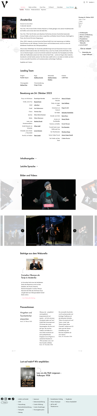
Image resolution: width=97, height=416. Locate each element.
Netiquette (21, 410)
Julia (36, 105)
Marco (66, 98)
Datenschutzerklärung (39, 402)
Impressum (36, 399)
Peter (37, 135)
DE (84, 2)
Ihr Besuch (51, 7)
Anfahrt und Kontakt (23, 399)
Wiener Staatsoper (55, 402)
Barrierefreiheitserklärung (24, 407)
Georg (65, 119)
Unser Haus (42, 7)
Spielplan (23, 7)
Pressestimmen (84, 39)
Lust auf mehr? (84, 45)
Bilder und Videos (84, 37)
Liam (65, 103)
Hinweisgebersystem (39, 410)
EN (87, 2)
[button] (22, 195)
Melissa (23, 85)
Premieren (27, 9)
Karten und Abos (32, 7)
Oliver (37, 126)
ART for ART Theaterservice (54, 405)
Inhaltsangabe (84, 32)
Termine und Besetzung (86, 35)
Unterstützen (60, 7)
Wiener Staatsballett (71, 402)
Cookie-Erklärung (38, 404)
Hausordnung (21, 404)
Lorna (38, 131)
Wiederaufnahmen (35, 9)
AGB (19, 402)
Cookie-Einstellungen (39, 407)
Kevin (65, 116)
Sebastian (67, 112)
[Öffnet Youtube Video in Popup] (49, 194)
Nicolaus (66, 132)
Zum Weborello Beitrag (28, 298)
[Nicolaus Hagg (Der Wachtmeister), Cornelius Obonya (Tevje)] (14, 230)
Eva (65, 127)
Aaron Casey (67, 135)
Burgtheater (69, 399)
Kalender (22, 9)
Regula (37, 102)
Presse (5, 402)
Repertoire (43, 9)
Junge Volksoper (70, 7)
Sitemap (20, 412)
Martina (38, 121)
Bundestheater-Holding (57, 399)
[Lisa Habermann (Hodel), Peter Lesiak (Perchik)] (48, 230)
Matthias (38, 78)
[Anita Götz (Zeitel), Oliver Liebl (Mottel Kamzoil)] (83, 230)
